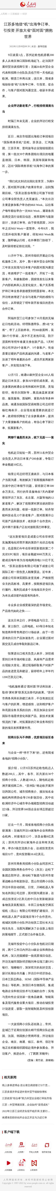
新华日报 (42, 46)
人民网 (3, 14)
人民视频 (8, 1170)
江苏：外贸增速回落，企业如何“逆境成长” (25, 1104)
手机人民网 (33, 1152)
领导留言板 (46, 1152)
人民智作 (33, 1170)
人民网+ (21, 1152)
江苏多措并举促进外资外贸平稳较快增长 (24, 1091)
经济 (25, 14)
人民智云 (21, 1170)
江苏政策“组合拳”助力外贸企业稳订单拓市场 (27, 1098)
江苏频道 (14, 14)
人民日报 (8, 1152)
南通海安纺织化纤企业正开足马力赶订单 (24, 1117)
